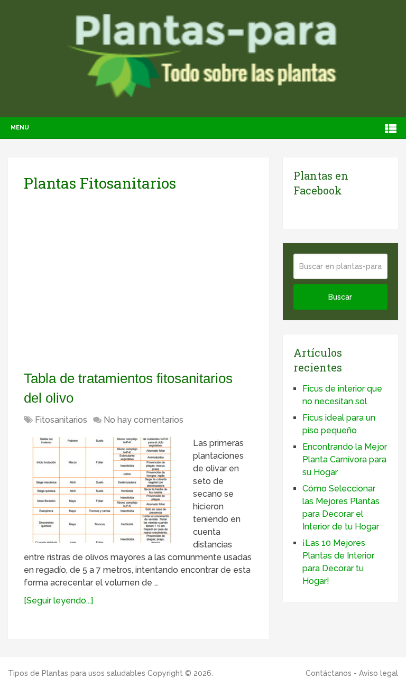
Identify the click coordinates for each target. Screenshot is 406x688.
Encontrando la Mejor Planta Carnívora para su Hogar (344, 459)
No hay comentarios (143, 420)
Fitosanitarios (61, 420)
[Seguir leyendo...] (58, 601)
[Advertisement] (123, 281)
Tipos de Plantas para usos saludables (76, 673)
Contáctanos (329, 673)
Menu (20, 127)
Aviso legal (378, 673)
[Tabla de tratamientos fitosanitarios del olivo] (103, 490)
